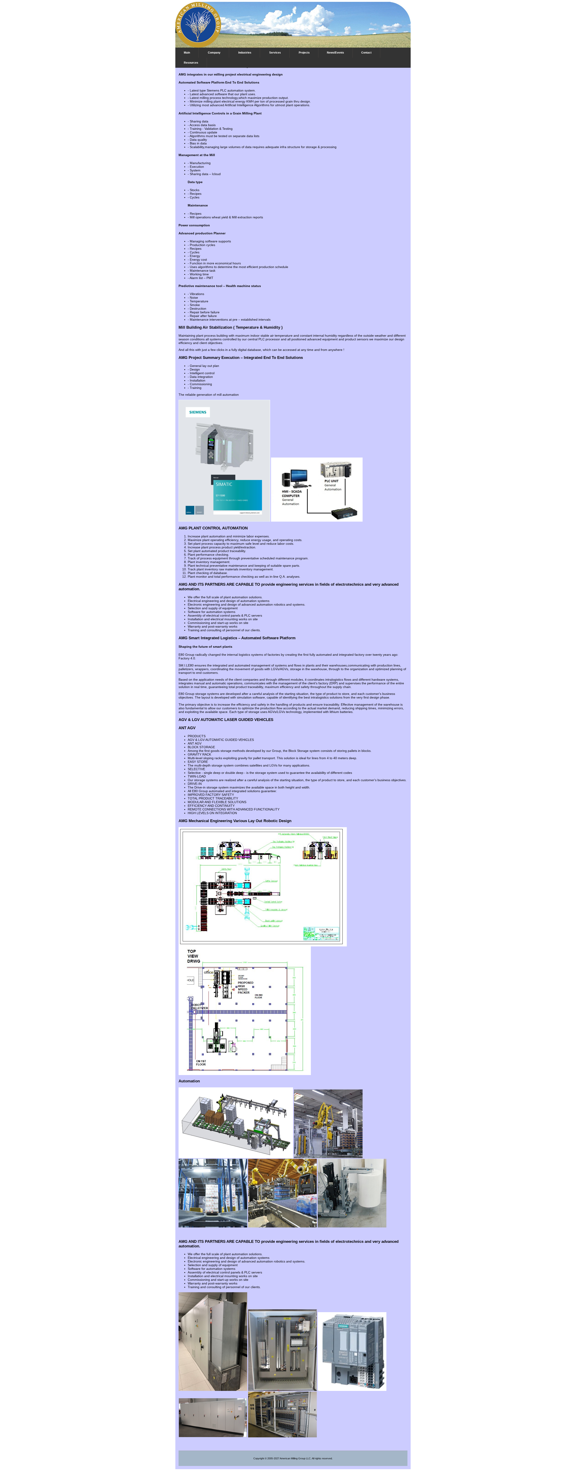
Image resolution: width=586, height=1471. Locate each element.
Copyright (258, 1458)
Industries (244, 52)
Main (187, 52)
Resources (191, 62)
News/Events (335, 52)
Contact (366, 52)
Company (214, 52)
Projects (304, 52)
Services (275, 52)
